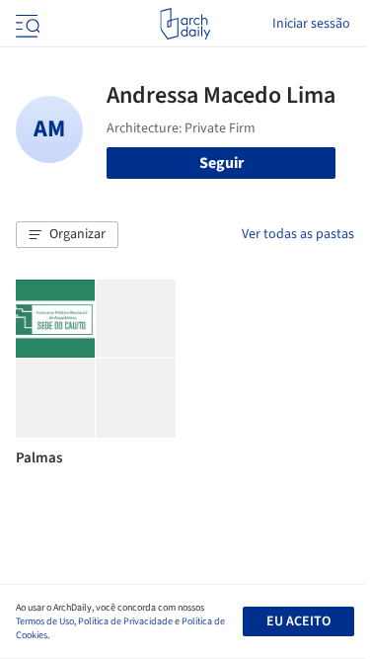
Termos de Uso (45, 621)
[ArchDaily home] (185, 24)
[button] (67, 235)
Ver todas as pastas (298, 234)
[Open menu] (25, 24)
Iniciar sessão (311, 24)
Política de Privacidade (125, 621)
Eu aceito (298, 621)
